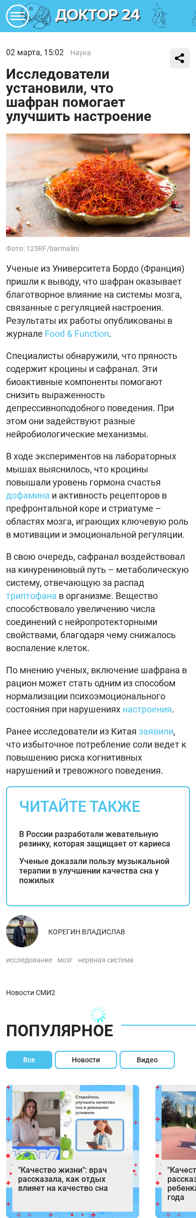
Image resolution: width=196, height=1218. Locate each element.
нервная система (106, 959)
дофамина (28, 495)
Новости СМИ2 (30, 993)
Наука (80, 53)
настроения (147, 709)
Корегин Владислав (86, 932)
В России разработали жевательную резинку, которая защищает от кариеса (94, 838)
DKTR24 (98, 16)
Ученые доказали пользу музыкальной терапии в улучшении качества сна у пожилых (94, 871)
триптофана (31, 595)
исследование (29, 959)
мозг (65, 959)
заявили (156, 731)
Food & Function (77, 333)
